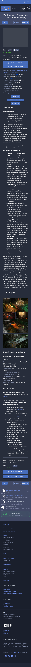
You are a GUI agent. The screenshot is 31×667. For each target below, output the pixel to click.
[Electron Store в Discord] (12, 656)
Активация (15, 103)
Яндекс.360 (6, 560)
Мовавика (6, 547)
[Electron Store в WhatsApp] (9, 656)
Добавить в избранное (15, 63)
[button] (15, 37)
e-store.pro (16, 652)
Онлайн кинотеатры (9, 571)
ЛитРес (5, 546)
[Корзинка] (27, 8)
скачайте (19, 409)
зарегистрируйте (15, 416)
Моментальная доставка (14, 495)
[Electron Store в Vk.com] (5, 656)
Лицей (5, 566)
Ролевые (6, 72)
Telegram (6, 632)
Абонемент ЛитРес (8, 573)
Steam (12, 72)
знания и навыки (8, 555)
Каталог (6, 525)
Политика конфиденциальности (12, 593)
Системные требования (15, 100)
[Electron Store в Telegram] (15, 656)
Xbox (4, 576)
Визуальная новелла (9, 537)
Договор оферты (8, 606)
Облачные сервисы (9, 558)
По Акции (6, 8)
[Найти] (16, 8)
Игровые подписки (9, 531)
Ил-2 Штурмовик (8, 542)
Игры (16, 72)
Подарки (6, 580)
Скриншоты (15, 96)
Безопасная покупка (13, 490)
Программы (7, 564)
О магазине (6, 603)
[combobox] (13, 8)
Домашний (6, 540)
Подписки (6, 569)
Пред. (18, 22)
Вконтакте (6, 630)
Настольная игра (8, 549)
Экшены (14, 70)
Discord (5, 633)
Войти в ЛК (6, 589)
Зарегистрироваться (9, 591)
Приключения (22, 70)
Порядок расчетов (8, 605)
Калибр (5, 544)
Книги (5, 553)
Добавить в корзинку (15, 66)
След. (24, 22)
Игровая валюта (8, 528)
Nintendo (6, 574)
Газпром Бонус (7, 539)
